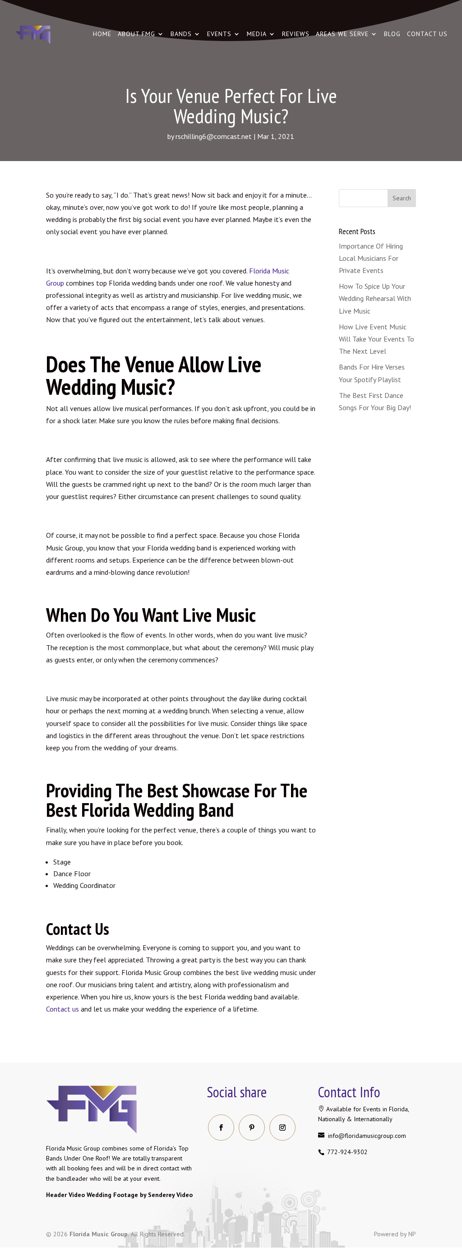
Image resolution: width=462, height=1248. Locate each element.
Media (257, 34)
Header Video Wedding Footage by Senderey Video (119, 1195)
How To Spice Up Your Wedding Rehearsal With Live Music (375, 298)
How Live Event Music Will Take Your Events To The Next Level (376, 339)
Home (102, 34)
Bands (181, 34)
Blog (392, 34)
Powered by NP (395, 1234)
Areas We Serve (342, 34)
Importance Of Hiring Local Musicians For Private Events (371, 258)
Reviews (296, 34)
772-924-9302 (346, 1152)
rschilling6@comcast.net (214, 136)
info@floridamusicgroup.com (366, 1136)
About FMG (136, 34)
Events (219, 34)
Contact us (427, 34)
